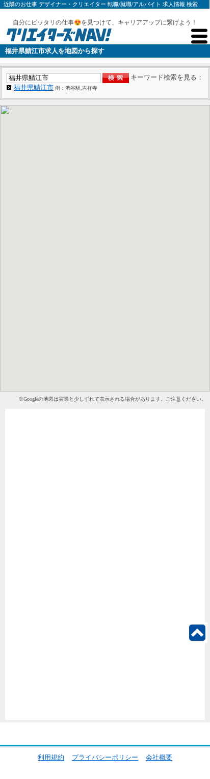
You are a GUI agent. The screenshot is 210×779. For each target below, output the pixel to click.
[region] (105, 248)
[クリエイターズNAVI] (59, 36)
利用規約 (51, 757)
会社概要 (159, 757)
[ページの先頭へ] (197, 632)
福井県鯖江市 (34, 87)
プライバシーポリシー (105, 757)
